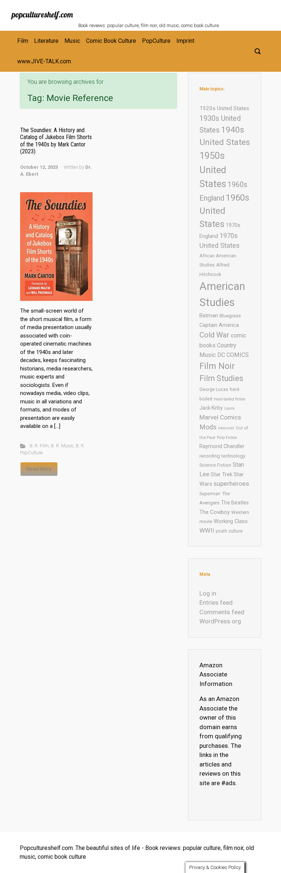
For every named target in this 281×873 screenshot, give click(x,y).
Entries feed (216, 602)
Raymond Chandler (221, 446)
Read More (39, 469)
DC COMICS (233, 354)
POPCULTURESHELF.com (157, 10)
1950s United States (212, 169)
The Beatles (235, 502)
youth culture (229, 531)
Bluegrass (230, 315)
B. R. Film (39, 445)
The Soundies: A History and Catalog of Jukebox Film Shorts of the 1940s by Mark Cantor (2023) (56, 141)
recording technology (222, 456)
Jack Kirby (211, 408)
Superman (209, 493)
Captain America (219, 325)
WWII (206, 530)
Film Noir (217, 366)
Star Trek (221, 474)
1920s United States (224, 108)
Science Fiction (215, 465)
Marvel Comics (220, 417)
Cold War (214, 335)
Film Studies (221, 378)
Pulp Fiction (227, 437)
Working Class (231, 521)
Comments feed (221, 612)
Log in (207, 593)
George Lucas (213, 389)
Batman (208, 315)
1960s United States (224, 211)
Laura (229, 408)
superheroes (231, 483)
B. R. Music (62, 445)
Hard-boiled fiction (230, 399)
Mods (208, 427)
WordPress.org (220, 621)
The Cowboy (214, 512)
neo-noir (226, 427)
